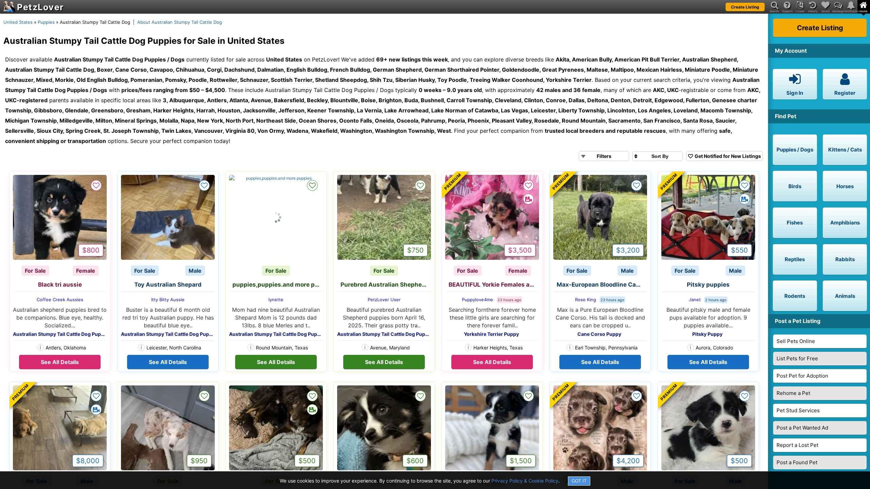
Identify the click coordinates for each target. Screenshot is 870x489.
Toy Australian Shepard (168, 284)
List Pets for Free (797, 358)
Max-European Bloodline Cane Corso (602, 284)
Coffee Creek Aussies (60, 299)
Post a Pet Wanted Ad (802, 427)
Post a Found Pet (797, 462)
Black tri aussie (60, 284)
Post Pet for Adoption (802, 376)
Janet (695, 299)
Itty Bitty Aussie (168, 299)
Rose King (585, 299)
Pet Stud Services (798, 410)
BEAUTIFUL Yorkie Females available (494, 284)
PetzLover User (384, 299)
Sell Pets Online (796, 341)
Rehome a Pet (793, 393)
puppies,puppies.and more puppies (277, 284)
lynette (275, 299)
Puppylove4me (477, 299)
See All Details (60, 362)
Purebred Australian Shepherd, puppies (386, 284)
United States (18, 22)
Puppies (46, 22)
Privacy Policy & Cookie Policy (524, 481)
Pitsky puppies (708, 284)
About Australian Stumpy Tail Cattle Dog (179, 22)
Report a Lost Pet (797, 445)
